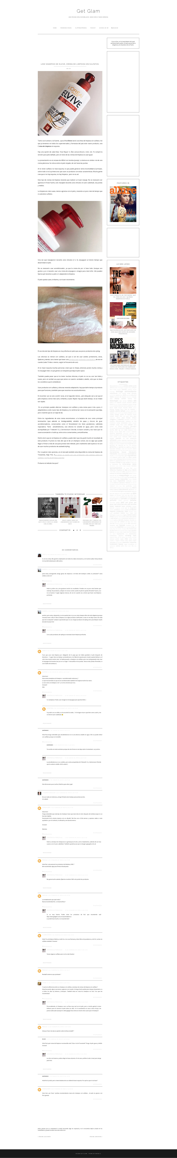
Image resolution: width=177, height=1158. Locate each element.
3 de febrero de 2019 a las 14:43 (67, 792)
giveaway (134, 445)
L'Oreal (118, 462)
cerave (134, 414)
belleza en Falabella (115, 402)
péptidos (133, 499)
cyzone (111, 426)
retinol (129, 515)
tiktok (134, 530)
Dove (135, 430)
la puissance (114, 464)
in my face (121, 455)
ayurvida (129, 395)
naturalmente (123, 489)
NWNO (128, 493)
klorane (118, 461)
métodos (127, 482)
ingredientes (132, 456)
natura (134, 488)
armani (124, 393)
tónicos (134, 532)
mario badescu (113, 477)
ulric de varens (121, 537)
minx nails (119, 486)
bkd (125, 406)
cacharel (128, 411)
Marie (44, 569)
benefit (124, 402)
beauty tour (132, 398)
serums (120, 520)
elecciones (119, 433)
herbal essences (128, 450)
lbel (131, 468)
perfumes (113, 500)
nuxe (124, 493)
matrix (130, 479)
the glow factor (114, 530)
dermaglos (133, 426)
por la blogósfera (130, 508)
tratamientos (132, 534)
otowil (111, 497)
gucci (117, 447)
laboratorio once (114, 466)
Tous (127, 534)
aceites (125, 386)
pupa (111, 513)
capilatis (112, 413)
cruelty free (119, 425)
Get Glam (88, 11)
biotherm (116, 406)
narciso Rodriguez (125, 487)
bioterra (112, 406)
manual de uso (114, 475)
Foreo (114, 443)
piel (122, 502)
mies (135, 484)
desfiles (112, 430)
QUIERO (123, 513)
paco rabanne (116, 497)
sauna (119, 518)
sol (129, 523)
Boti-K (130, 407)
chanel (117, 416)
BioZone (121, 406)
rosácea (120, 516)
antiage (119, 391)
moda (134, 486)
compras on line (131, 421)
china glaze (133, 416)
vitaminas (133, 542)
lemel (135, 468)
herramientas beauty (118, 452)
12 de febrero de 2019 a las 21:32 (76, 875)
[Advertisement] (70, 48)
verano (122, 540)
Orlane (131, 495)
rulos (130, 516)
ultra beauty (128, 537)
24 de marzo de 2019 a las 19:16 (76, 1054)
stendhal (112, 527)
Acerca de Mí (104, 28)
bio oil (115, 404)
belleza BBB (132, 401)
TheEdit (93, 28)
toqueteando (120, 534)
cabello (112, 411)
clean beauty (126, 418)
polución (112, 508)
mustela (119, 487)
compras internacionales (117, 421)
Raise (127, 513)
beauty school (120, 399)
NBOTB (130, 489)
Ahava (130, 387)
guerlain (121, 447)
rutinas (134, 516)
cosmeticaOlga (48, 792)
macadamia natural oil (130, 471)
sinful (132, 521)
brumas (117, 409)
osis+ (135, 495)
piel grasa (129, 502)
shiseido (132, 520)
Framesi (122, 443)
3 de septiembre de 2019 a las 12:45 (66, 708)
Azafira (50, 708)
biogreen (130, 404)
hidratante (113, 454)
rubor (127, 516)
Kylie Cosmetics (130, 460)
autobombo (113, 395)
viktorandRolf (119, 542)
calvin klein (133, 411)
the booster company (121, 528)
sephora (115, 520)
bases (112, 397)
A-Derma (121, 386)
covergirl (134, 423)
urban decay (132, 539)
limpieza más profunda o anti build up (82, 359)
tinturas (112, 532)
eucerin (112, 438)
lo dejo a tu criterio (129, 470)
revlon (134, 515)
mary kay (126, 477)
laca (124, 466)
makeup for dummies (116, 473)
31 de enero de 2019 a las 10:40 (58, 611)
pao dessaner (129, 497)
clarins (118, 418)
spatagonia (128, 525)
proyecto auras (132, 511)
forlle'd (118, 443)
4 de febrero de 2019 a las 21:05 (59, 860)
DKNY (122, 430)
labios (134, 464)
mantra (134, 473)
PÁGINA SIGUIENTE (44, 1136)
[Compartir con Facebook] (77, 530)
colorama (126, 419)
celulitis (112, 414)
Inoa (111, 457)
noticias (121, 493)
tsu (116, 537)
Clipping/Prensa (81, 28)
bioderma (125, 404)
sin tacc (127, 521)
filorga (111, 443)
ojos (134, 493)
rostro (124, 516)
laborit (121, 466)
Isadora (120, 457)
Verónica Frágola (54, 584)
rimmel (112, 516)
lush (114, 471)
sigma (115, 521)
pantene (122, 497)
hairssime (112, 448)
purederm (116, 513)
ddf (116, 426)
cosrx (130, 423)
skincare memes (119, 523)
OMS (123, 495)
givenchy (113, 447)
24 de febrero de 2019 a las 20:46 (58, 1039)
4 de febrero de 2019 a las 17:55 (76, 837)
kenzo (124, 459)
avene (118, 395)
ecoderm (128, 431)
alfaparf (134, 387)
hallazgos (118, 448)
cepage (117, 414)
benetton (129, 402)
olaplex (112, 495)
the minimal (121, 530)
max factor (113, 481)
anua (120, 393)
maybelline (121, 481)
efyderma (112, 433)
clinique (134, 418)
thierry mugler (127, 530)
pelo (129, 498)
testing (132, 527)
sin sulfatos (121, 522)
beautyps (114, 400)
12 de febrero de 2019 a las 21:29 (76, 910)
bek (121, 401)
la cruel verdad (125, 462)
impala (111, 455)
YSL (133, 546)
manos (130, 473)
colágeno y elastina (116, 419)
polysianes (117, 508)
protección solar (122, 511)
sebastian (131, 518)
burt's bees (123, 409)
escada (119, 436)
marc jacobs (133, 475)
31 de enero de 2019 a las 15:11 (59, 730)
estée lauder (132, 436)
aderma (112, 387)
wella (122, 546)
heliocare (118, 450)
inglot (125, 455)
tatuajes (128, 527)
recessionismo (119, 515)
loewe (111, 471)
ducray (111, 431)
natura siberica (114, 489)
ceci (44, 554)
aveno (121, 395)
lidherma (113, 470)
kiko (115, 460)
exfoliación (133, 438)
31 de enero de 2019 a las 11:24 (75, 630)
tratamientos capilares (116, 535)
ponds (122, 508)
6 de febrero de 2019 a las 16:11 (59, 970)
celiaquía (130, 413)
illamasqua (124, 454)
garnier (131, 443)
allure (111, 389)
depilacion (126, 426)
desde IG (129, 428)
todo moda (123, 532)
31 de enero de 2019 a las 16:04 (75, 695)
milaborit (112, 486)
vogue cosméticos (129, 544)
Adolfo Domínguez (119, 387)
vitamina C (126, 542)
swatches (120, 527)
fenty (126, 442)
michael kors (131, 484)
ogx (131, 493)
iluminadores (132, 454)
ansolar (134, 389)
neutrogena (120, 491)
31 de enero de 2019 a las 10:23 (58, 569)
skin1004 (112, 523)
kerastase (129, 459)
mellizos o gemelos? (119, 482)
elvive (124, 435)
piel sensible (132, 504)
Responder (97, 564)
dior (116, 430)
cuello (125, 424)
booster (125, 407)
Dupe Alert (122, 431)
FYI (128, 443)
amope (119, 389)
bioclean (120, 404)
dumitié (116, 431)
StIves (115, 527)
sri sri (134, 525)
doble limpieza (128, 430)
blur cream (133, 406)
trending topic (130, 535)
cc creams (124, 413)
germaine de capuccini (116, 445)
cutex (135, 424)
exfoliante (113, 440)
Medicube (128, 481)
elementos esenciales (128, 433)
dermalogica (113, 428)
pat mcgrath (114, 498)
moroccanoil (113, 487)
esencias (124, 436)
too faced (112, 534)
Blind (129, 406)
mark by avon (120, 477)
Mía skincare (124, 484)
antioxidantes (114, 393)
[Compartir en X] (73, 530)
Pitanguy (134, 506)
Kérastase (134, 459)
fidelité (134, 442)
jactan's (111, 459)
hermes (134, 450)
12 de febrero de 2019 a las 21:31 (76, 949)
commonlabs (133, 419)
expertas (124, 440)
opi (128, 495)
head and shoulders (127, 448)
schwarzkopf (124, 518)
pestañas (133, 500)
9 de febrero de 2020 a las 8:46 (62, 1089)
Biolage (134, 404)
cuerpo (130, 425)
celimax (134, 413)
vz (135, 544)
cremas (112, 425)
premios (123, 509)
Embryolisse (129, 435)
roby (115, 516)
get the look (127, 445)
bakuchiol (133, 395)
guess (125, 447)
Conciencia (113, 423)
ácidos (131, 386)
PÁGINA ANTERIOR (96, 1136)
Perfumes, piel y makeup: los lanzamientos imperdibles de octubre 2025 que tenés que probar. (92, 523)
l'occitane (112, 462)
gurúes (134, 447)
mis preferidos (127, 486)
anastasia (130, 389)
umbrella (134, 537)
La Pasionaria (133, 462)
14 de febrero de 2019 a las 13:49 (59, 1026)
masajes (117, 479)
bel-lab (124, 401)
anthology (112, 391)
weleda (118, 546)
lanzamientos (116, 468)
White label (128, 546)
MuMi (44, 982)
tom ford (129, 532)
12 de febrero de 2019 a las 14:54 (58, 982)
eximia (119, 440)
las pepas (126, 468)
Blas (127, 406)
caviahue (120, 413)
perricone (126, 500)
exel (127, 438)
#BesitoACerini (114, 386)
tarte (125, 527)
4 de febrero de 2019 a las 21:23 (59, 895)
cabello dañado (120, 411)
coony (118, 423)
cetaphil (112, 416)
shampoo (126, 520)
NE (133, 489)
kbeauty (119, 459)
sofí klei (125, 523)
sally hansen (114, 518)
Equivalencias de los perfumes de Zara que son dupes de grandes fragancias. (123, 331)
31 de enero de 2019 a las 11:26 (56, 650)
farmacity (116, 442)
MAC (124, 472)
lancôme (134, 466)
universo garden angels (117, 539)
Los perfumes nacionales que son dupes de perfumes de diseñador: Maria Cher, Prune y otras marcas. (123, 367)
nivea (133, 491)
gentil (135, 443)
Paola (44, 860)
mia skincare (118, 484)
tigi (132, 530)
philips (118, 502)
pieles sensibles (126, 506)
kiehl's (111, 461)
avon (124, 395)
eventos (118, 438)
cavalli (115, 413)
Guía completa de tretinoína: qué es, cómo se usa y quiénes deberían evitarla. (123, 297)
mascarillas (124, 479)
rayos (131, 513)
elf (135, 433)
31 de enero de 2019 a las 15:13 (64, 745)
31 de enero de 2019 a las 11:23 (75, 584)
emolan (134, 435)
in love (115, 455)
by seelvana (131, 409)
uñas (126, 539)
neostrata (114, 491)
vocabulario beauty (116, 544)
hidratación (132, 452)
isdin (124, 457)
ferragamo (130, 442)
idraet (119, 454)
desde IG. (134, 428)
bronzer (112, 409)
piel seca (124, 504)
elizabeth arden (118, 435)
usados (112, 540)
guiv (131, 447)
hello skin (122, 450)
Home (55, 28)
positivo (111, 509)
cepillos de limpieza (126, 414)
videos (130, 540)
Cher (121, 416)
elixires (112, 435)
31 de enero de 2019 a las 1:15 (56, 554)
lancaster (128, 466)
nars (131, 487)
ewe (124, 438)
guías (128, 447)
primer (127, 510)
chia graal (126, 416)
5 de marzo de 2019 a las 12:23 (59, 1076)
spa (117, 525)
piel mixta (117, 504)
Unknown (46, 807)
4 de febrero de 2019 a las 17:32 (62, 807)
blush (111, 407)
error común (113, 436)
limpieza (119, 470)
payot (119, 498)
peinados (124, 499)
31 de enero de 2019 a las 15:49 (75, 757)
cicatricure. (112, 418)
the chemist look (131, 529)
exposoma (130, 440)
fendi (123, 442)
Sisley (135, 521)
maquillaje (124, 475)
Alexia (44, 672)
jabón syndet (132, 457)
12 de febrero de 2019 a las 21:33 (76, 1002)
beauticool (129, 397)
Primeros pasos (66, 28)
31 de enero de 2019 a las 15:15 (59, 780)
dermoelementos (120, 428)
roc (117, 516)
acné (134, 386)
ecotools (134, 431)
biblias (134, 402)
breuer (134, 407)
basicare (116, 397)
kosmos (123, 460)
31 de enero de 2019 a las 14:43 (58, 672)
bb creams (123, 397)
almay (114, 389)
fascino (120, 442)
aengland (126, 387)
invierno (115, 457)
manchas (125, 473)
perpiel (120, 500)
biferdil (112, 404)
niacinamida (127, 491)
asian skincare (131, 393)
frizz (126, 443)
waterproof (112, 546)
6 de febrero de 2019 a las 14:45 (63, 935)
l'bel (135, 460)
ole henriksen (117, 495)
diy (119, 430)
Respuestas (48, 581)
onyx (126, 495)
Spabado (122, 525)
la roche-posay (125, 464)
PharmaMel (112, 502)
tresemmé (112, 537)
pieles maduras (115, 506)
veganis (118, 540)
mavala (134, 479)
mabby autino (119, 471)
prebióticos (117, 510)
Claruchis (46, 935)
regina (125, 515)
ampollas (124, 389)
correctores (124, 423)
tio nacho (117, 532)
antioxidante (130, 391)
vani (44, 650)
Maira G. (98, 1153)
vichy (126, 540)
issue (127, 457)
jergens (115, 459)
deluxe (120, 426)
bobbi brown (118, 407)
